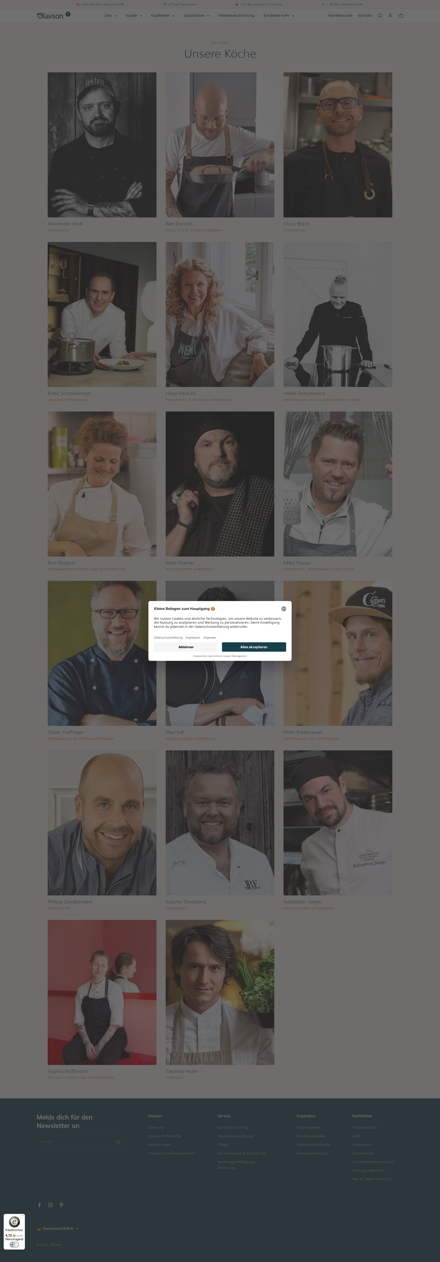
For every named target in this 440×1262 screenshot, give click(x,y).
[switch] (14, 1244)
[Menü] (22, 1216)
